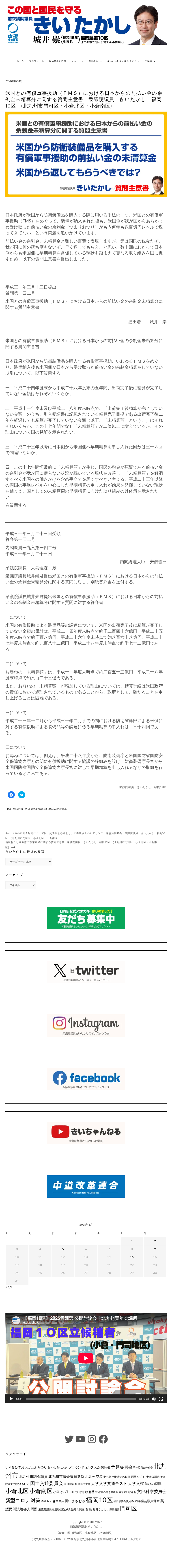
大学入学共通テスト (109, 1483)
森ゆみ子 (46, 1501)
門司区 (128, 1508)
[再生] (11, 1399)
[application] (86, 1358)
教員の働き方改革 (108, 1492)
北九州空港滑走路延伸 (116, 1476)
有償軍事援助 (35, 808)
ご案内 (149, 61)
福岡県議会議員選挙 (145, 1501)
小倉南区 (41, 1490)
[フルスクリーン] (161, 1399)
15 (132, 1257)
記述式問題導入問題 (72, 1509)
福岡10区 (99, 1500)
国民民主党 (84, 1483)
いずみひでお (14, 1467)
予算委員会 (121, 1466)
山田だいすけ (77, 1492)
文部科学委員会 (152, 1491)
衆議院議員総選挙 (49, 1509)
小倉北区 (17, 1490)
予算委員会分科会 (143, 1467)
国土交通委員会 (46, 1483)
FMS (14, 808)
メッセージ (77, 61)
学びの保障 (153, 1484)
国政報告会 (70, 1484)
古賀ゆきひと (21, 1484)
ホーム (20, 61)
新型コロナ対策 (23, 1500)
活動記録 (94, 61)
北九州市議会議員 (33, 1476)
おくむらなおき (57, 1467)
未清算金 (48, 808)
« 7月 (8, 1287)
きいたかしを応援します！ (122, 61)
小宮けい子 (61, 1492)
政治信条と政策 (57, 61)
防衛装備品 (60, 808)
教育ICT (123, 1492)
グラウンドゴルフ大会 (84, 1467)
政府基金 (91, 1492)
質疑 (88, 1509)
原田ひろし (138, 1476)
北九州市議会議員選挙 (66, 1476)
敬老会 (132, 1491)
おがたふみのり (36, 1467)
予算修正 (105, 1467)
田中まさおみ (75, 1501)
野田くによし (101, 1509)
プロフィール (36, 61)
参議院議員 (153, 1476)
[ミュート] (153, 1399)
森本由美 (58, 1501)
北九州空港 (94, 1476)
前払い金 (22, 808)
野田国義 (114, 1509)
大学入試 (136, 1483)
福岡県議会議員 (122, 1501)
